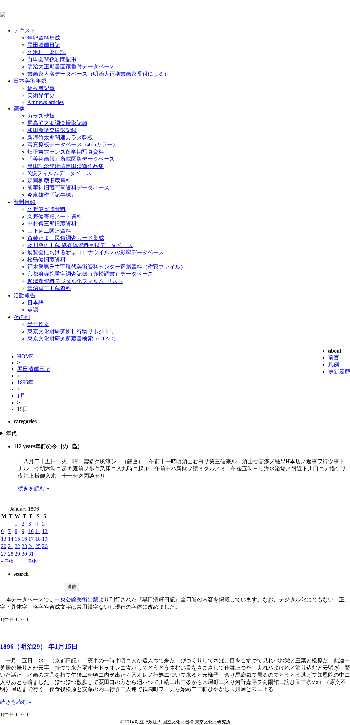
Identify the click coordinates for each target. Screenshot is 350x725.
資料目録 (25, 202)
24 (31, 546)
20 (3, 546)
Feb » (34, 561)
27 (3, 554)
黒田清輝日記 (43, 45)
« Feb (7, 561)
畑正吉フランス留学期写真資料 (65, 152)
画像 (19, 109)
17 (31, 539)
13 (3, 539)
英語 (32, 310)
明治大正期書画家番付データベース (71, 66)
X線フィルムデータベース (59, 173)
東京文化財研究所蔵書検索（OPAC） (73, 338)
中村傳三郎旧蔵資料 (52, 223)
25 (38, 546)
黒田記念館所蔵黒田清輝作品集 (65, 166)
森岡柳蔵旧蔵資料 (49, 180)
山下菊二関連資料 (49, 231)
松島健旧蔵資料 (46, 259)
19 (45, 539)
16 (24, 539)
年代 (11, 433)
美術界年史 (41, 95)
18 (38, 539)
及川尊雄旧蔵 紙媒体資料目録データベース (80, 245)
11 (37, 531)
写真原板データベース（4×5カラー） (72, 144)
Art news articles (45, 102)
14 (10, 539)
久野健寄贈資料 (46, 209)
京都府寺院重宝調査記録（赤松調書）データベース (90, 274)
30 (24, 554)
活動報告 (25, 295)
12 (45, 531)
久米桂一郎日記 (46, 52)
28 (10, 554)
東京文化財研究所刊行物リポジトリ (71, 331)
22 (17, 546)
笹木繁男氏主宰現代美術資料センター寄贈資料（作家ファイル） (106, 267)
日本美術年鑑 (30, 81)
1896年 (25, 382)
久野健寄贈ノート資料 (54, 216)
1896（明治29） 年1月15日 (39, 646)
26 (45, 546)
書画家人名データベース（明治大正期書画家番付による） (98, 74)
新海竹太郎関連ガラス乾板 (60, 137)
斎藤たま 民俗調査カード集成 (65, 238)
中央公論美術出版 (76, 600)
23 (24, 546)
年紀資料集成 (43, 38)
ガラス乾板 (41, 116)
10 (31, 531)
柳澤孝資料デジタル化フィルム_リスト (75, 281)
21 (10, 546)
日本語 (35, 303)
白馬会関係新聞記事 (52, 59)
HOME (25, 356)
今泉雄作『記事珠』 (52, 195)
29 (17, 554)
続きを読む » (33, 488)
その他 (22, 317)
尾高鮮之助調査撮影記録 (57, 123)
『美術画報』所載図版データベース (71, 159)
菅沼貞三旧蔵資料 (49, 288)
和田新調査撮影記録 (52, 130)
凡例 (333, 364)
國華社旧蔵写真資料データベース (68, 188)
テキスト (25, 31)
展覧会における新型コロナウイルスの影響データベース (95, 252)
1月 (21, 396)
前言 (333, 357)
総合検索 (38, 324)
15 (17, 539)
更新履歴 (339, 372)
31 (31, 554)
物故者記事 (41, 88)
